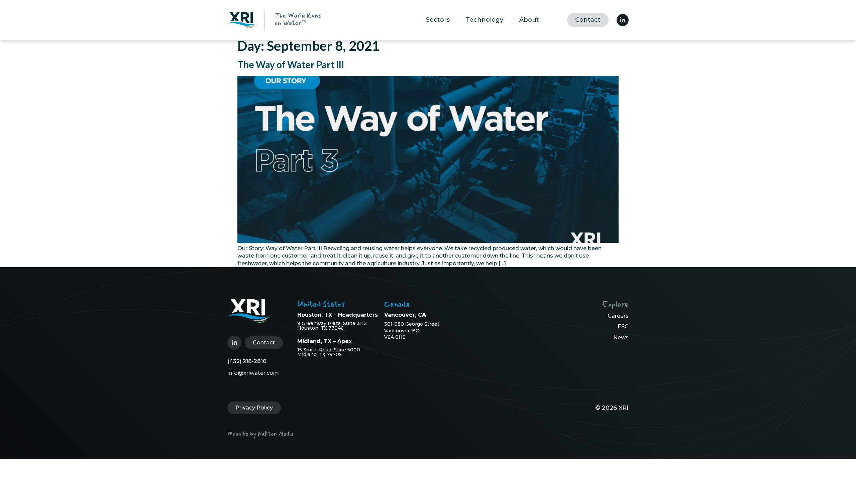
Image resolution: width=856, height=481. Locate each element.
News (621, 337)
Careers (618, 316)
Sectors (438, 19)
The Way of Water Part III (290, 64)
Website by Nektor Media (260, 434)
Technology (484, 19)
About (529, 19)
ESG (623, 326)
